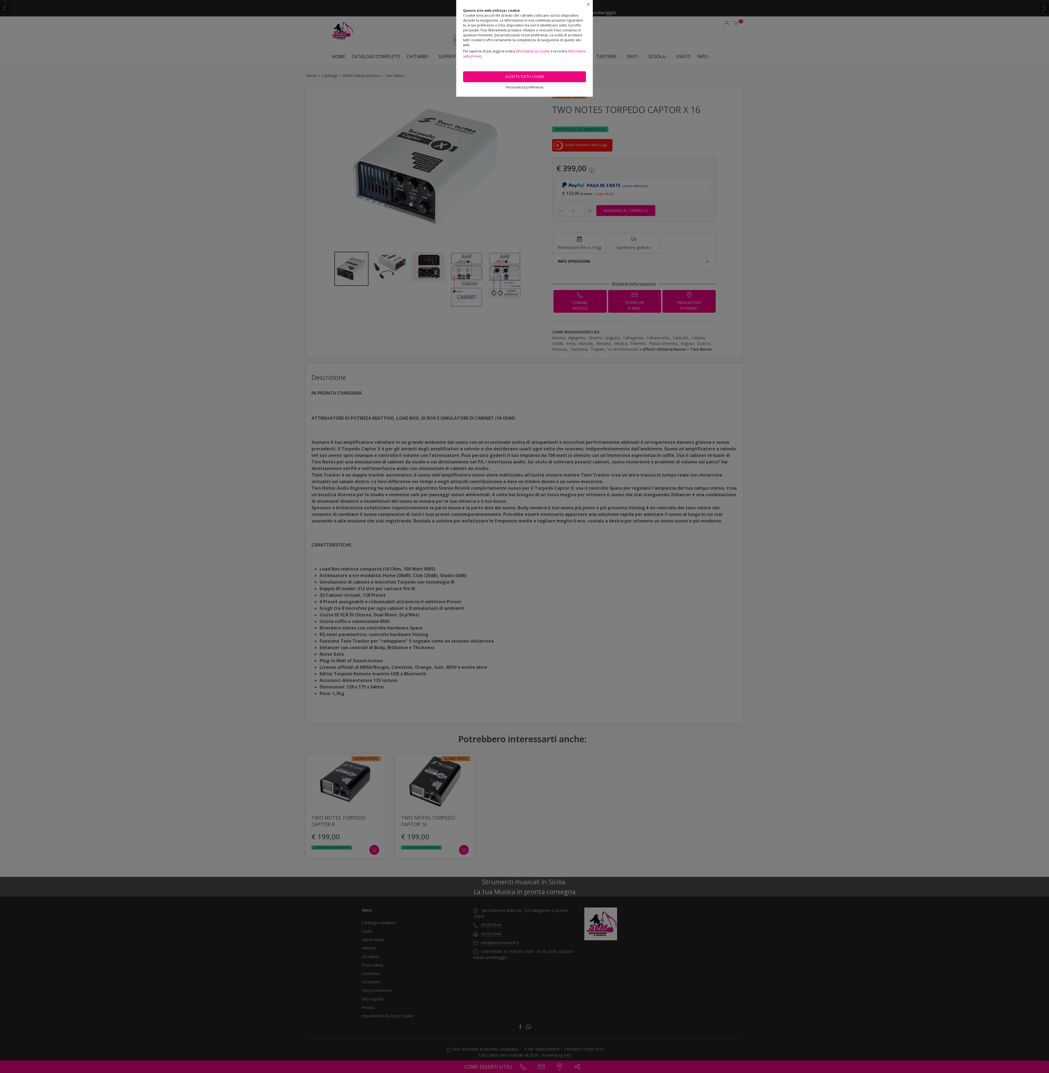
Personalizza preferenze (524, 87)
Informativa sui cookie (533, 51)
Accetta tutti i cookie (524, 76)
